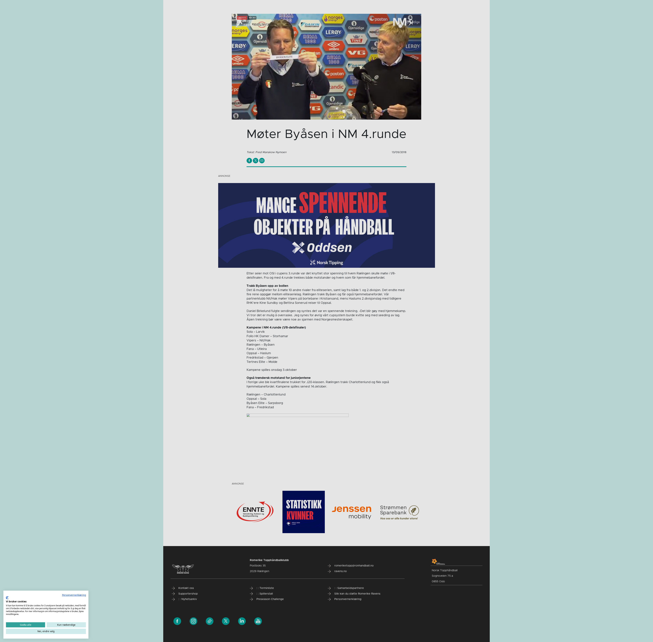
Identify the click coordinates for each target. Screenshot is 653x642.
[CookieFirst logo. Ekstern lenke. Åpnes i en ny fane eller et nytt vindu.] (7, 597)
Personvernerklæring (74, 595)
